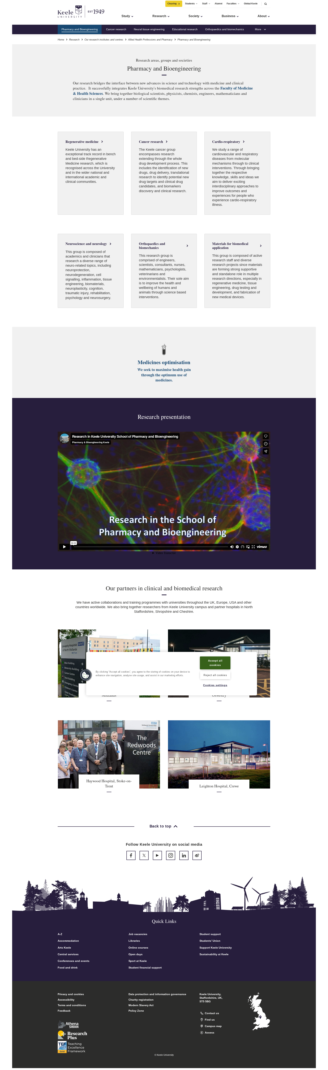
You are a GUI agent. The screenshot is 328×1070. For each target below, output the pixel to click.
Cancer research (116, 29)
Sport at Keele (138, 960)
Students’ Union (209, 940)
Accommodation (68, 940)
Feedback (64, 1010)
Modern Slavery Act (141, 1005)
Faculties (232, 3)
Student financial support (145, 967)
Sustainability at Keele (214, 954)
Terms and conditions (72, 1005)
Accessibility (66, 999)
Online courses (138, 947)
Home (61, 39)
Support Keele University (215, 947)
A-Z (60, 934)
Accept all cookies (215, 663)
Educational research (185, 29)
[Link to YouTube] (157, 855)
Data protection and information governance (157, 994)
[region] (171, 673)
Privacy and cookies (71, 994)
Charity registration (141, 999)
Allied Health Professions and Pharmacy (150, 39)
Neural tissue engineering (149, 29)
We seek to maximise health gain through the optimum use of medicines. (164, 375)
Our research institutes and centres (103, 39)
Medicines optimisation (164, 362)
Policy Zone (136, 1010)
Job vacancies (138, 934)
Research (74, 39)
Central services (68, 954)
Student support (210, 934)
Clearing (172, 3)
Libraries (134, 940)
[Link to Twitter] (144, 855)
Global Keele (251, 3)
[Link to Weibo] (197, 855)
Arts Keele (64, 947)
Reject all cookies (215, 675)
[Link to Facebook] (131, 855)
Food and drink (68, 967)
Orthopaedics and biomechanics (224, 29)
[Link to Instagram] (170, 855)
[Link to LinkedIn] (183, 855)
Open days (136, 954)
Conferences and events (73, 960)
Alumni (218, 3)
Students (190, 3)
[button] (265, 3)
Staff (204, 3)
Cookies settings (215, 685)
